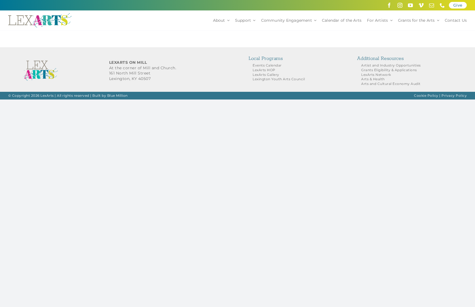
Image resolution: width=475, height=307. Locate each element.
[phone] (442, 5)
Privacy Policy (454, 95)
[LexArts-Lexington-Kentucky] (39, 15)
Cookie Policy (426, 95)
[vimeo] (421, 5)
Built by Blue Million (110, 95)
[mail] (431, 5)
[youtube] (410, 5)
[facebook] (389, 5)
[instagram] (400, 5)
